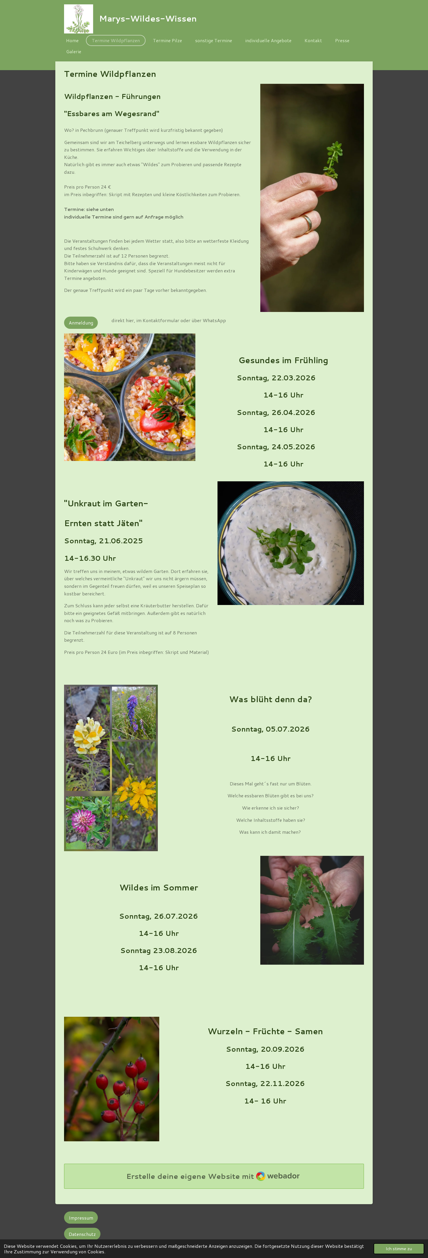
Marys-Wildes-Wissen (148, 18)
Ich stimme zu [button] (399, 1248)
